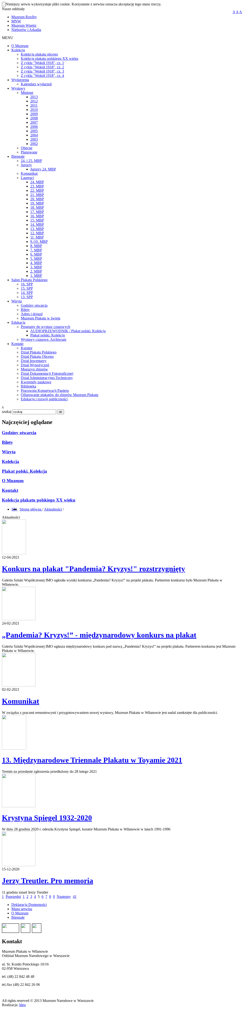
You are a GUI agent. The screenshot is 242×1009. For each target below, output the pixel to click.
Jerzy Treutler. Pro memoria (47, 880)
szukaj (6, 412)
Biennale (18, 917)
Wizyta (9, 451)
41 (75, 897)
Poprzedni (13, 897)
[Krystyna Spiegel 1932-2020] (18, 806)
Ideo (22, 1005)
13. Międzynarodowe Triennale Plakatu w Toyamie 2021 (92, 760)
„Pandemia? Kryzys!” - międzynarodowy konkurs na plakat (99, 635)
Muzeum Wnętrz (23, 25)
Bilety (7, 442)
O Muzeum (13, 480)
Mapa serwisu (21, 909)
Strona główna (31, 509)
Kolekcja (10, 461)
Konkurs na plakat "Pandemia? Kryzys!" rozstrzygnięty (93, 568)
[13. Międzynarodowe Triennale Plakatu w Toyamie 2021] (14, 748)
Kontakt (10, 490)
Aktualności (53, 509)
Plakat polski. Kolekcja (24, 471)
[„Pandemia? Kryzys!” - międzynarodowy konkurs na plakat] (18, 619)
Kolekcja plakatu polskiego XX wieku (38, 500)
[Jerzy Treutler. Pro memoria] (18, 865)
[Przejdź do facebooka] (17, 509)
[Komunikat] (18, 685)
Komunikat (20, 701)
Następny (64, 897)
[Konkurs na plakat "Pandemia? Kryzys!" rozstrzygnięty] (14, 553)
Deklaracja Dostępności (29, 905)
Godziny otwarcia (19, 432)
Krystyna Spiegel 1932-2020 (47, 817)
